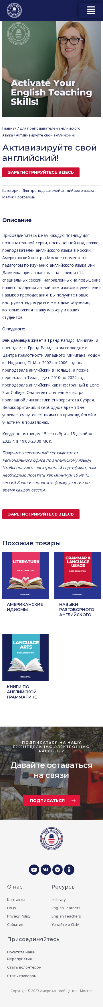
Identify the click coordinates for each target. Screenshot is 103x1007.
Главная (9, 128)
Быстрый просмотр (25, 594)
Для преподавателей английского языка (58, 190)
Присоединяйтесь (33, 939)
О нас (15, 887)
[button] (91, 10)
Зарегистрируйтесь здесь (41, 172)
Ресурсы (64, 887)
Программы (25, 197)
